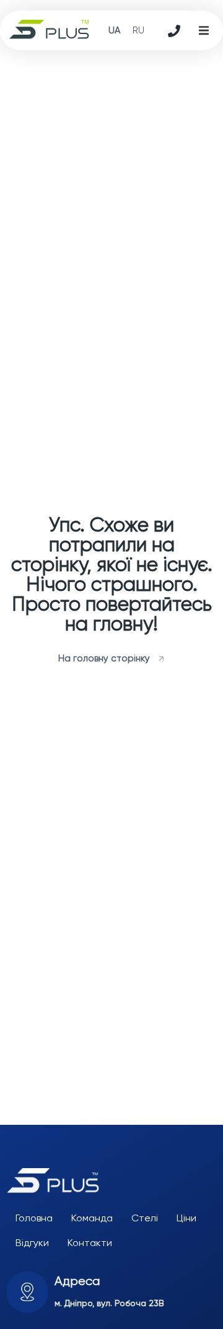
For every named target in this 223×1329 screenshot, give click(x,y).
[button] (204, 30)
